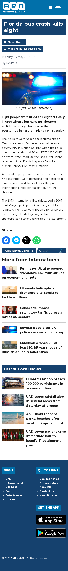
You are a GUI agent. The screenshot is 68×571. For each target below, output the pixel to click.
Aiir (23, 558)
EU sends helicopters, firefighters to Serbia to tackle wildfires (30, 292)
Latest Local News (22, 369)
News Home (16, 41)
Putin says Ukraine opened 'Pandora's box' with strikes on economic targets (33, 273)
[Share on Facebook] (6, 240)
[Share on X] (26, 240)
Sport (9, 491)
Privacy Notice (49, 483)
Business (11, 487)
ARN (13, 558)
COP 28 (10, 499)
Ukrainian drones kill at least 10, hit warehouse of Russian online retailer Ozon (32, 347)
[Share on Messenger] (16, 240)
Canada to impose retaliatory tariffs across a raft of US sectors (32, 312)
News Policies (48, 495)
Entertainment (15, 495)
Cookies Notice (49, 478)
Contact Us (47, 491)
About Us (45, 487)
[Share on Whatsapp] (36, 240)
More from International (25, 48)
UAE (8, 478)
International (14, 483)
